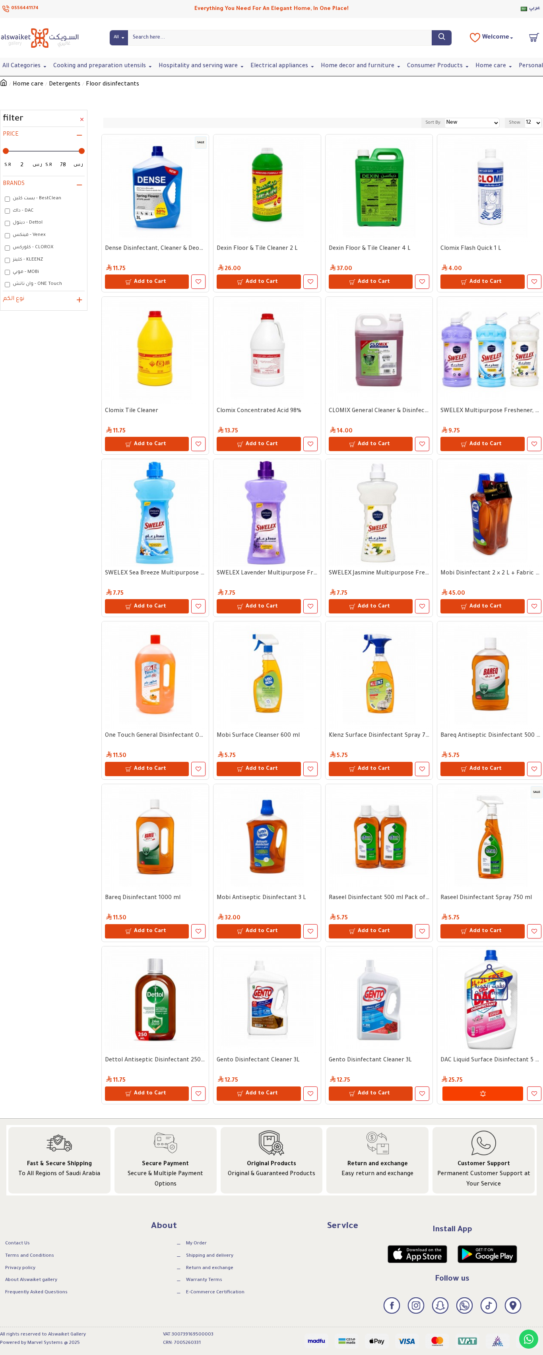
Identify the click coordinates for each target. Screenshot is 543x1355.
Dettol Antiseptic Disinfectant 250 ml (155, 1060)
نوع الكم (13, 299)
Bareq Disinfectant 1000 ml (142, 898)
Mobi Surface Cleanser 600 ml (258, 736)
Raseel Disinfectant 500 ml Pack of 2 (379, 898)
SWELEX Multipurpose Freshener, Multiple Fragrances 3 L (490, 411)
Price (11, 135)
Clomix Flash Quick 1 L (470, 249)
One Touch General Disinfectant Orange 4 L (155, 736)
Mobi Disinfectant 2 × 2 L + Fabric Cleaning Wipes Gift (490, 573)
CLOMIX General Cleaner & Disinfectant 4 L (379, 411)
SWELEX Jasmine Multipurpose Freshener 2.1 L (379, 573)
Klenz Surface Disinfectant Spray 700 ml (379, 736)
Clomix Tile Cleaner (131, 411)
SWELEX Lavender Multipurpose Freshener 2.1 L (267, 573)
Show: (515, 123)
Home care (28, 85)
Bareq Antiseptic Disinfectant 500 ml (490, 736)
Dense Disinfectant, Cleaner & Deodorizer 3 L (155, 249)
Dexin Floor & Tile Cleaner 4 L (370, 249)
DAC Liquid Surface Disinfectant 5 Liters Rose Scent (490, 1060)
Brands (14, 184)
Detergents (64, 85)
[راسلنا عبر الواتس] (528, 1339)
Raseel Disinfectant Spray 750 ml (486, 898)
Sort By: (433, 123)
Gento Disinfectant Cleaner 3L (258, 1060)
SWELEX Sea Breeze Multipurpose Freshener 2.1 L (155, 573)
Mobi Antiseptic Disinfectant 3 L (261, 898)
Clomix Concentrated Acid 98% (259, 411)
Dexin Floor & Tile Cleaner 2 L (257, 249)
